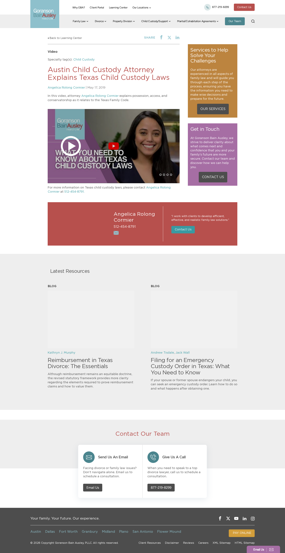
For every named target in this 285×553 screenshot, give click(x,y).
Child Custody (84, 59)
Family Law (79, 21)
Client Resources (150, 543)
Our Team (235, 21)
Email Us (92, 488)
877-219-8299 (220, 7)
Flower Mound (169, 531)
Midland (108, 531)
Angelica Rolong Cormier (66, 87)
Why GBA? (78, 7)
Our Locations (140, 7)
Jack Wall (182, 352)
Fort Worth (68, 531)
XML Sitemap (222, 543)
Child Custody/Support (154, 21)
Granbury (90, 531)
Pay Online (242, 533)
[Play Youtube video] (114, 146)
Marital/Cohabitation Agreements (196, 21)
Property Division (122, 21)
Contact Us (244, 7)
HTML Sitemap (245, 543)
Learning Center (118, 7)
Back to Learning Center (65, 38)
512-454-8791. (74, 191)
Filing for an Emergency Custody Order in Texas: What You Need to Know (190, 367)
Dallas (50, 531)
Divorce (99, 21)
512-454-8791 (125, 226)
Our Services (212, 109)
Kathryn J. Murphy (61, 352)
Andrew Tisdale (162, 352)
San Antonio (142, 531)
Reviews (188, 543)
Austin (35, 531)
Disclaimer (172, 543)
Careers (203, 543)
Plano (123, 531)
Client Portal (97, 7)
